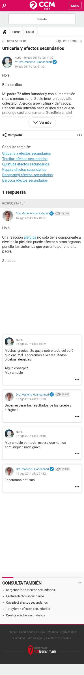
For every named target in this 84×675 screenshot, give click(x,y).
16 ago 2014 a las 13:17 (30, 218)
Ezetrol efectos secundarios (25, 596)
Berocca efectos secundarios (25, 180)
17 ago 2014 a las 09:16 (31, 436)
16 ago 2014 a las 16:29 (31, 343)
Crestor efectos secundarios (25, 615)
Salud (30, 32)
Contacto (19, 638)
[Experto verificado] (54, 62)
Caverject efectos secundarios (27, 602)
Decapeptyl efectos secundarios (27, 175)
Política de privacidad (62, 632)
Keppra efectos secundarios (24, 169)
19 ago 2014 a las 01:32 (29, 66)
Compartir (15, 135)
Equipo (11, 632)
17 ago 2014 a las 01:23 (31, 399)
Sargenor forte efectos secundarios (30, 590)
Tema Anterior (16, 41)
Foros (16, 32)
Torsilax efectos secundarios (24, 159)
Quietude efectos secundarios (25, 164)
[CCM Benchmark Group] (42, 650)
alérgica (30, 237)
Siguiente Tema (67, 41)
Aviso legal (35, 638)
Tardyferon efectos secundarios (28, 609)
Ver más (45, 122)
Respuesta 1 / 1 (14, 203)
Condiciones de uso (32, 632)
